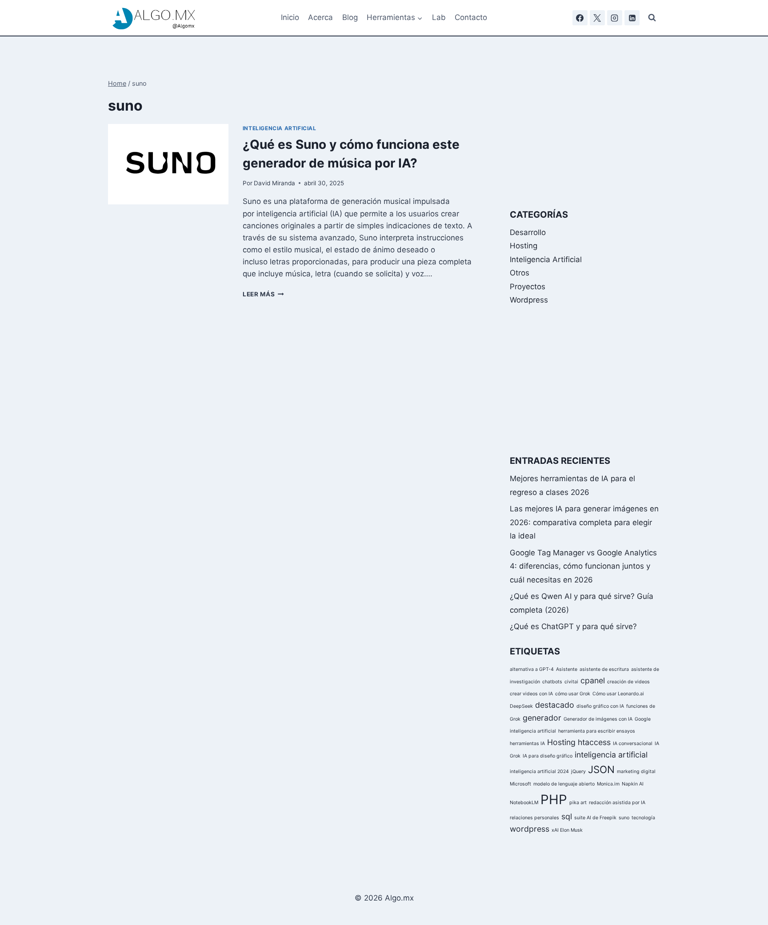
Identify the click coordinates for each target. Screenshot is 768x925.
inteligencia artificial (611, 755)
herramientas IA (527, 744)
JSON (601, 769)
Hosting (523, 245)
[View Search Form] (652, 18)
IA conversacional (632, 744)
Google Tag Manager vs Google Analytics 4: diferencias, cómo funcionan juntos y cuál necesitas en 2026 (583, 566)
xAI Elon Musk (567, 830)
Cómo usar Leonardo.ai (618, 694)
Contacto (471, 17)
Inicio (290, 17)
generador (542, 717)
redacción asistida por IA (617, 802)
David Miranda (274, 183)
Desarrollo (528, 232)
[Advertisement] (585, 134)
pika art (578, 802)
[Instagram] (614, 17)
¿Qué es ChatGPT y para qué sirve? (573, 626)
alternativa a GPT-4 (532, 669)
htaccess (594, 742)
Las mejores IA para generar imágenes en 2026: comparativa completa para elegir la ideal (584, 522)
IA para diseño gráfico (547, 756)
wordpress (529, 828)
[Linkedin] (632, 17)
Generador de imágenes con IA (598, 719)
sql (566, 816)
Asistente (566, 669)
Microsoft (520, 784)
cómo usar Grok (572, 694)
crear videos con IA (531, 694)
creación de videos (628, 682)
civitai (571, 682)
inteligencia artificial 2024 (539, 771)
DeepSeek (521, 707)
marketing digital (636, 771)
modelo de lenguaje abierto (564, 784)
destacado (554, 705)
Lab (439, 17)
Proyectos (527, 286)
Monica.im (608, 784)
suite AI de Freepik (595, 818)
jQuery (578, 771)
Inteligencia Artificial (279, 128)
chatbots (552, 682)
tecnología (643, 818)
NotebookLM (524, 802)
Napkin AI (633, 784)
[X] (597, 17)
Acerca (320, 17)
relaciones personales (534, 818)
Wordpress (529, 299)
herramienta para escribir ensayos (596, 731)
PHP (553, 799)
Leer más (263, 294)
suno (624, 818)
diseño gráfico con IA (600, 707)
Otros (519, 272)
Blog (350, 17)
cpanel (592, 680)
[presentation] (168, 164)
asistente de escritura (604, 669)
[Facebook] (580, 17)
